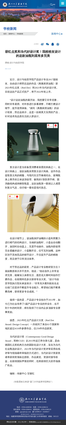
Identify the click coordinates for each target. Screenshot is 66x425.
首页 (5, 34)
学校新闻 (20, 34)
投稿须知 (32, 422)
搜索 (54, 4)
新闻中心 (12, 34)
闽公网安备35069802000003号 (37, 414)
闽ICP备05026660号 (25, 414)
